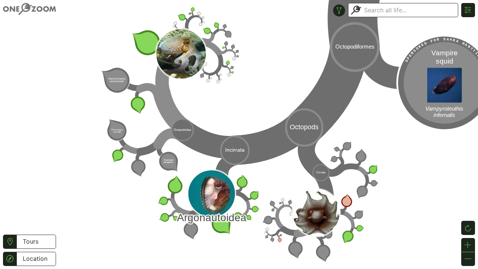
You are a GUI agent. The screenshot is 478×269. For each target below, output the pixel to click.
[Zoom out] (468, 259)
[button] (9, 241)
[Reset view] (468, 228)
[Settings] (468, 10)
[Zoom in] (468, 245)
